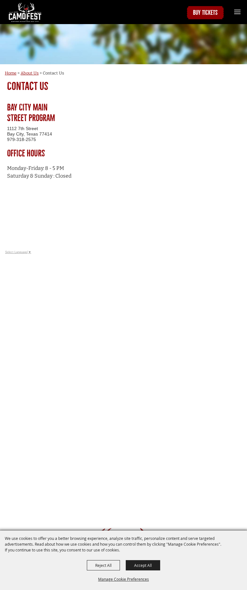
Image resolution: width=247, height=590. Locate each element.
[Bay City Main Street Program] (25, 12)
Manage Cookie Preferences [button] (123, 579)
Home (10, 73)
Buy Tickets (205, 12)
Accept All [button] (143, 565)
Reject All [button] (103, 565)
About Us (30, 73)
